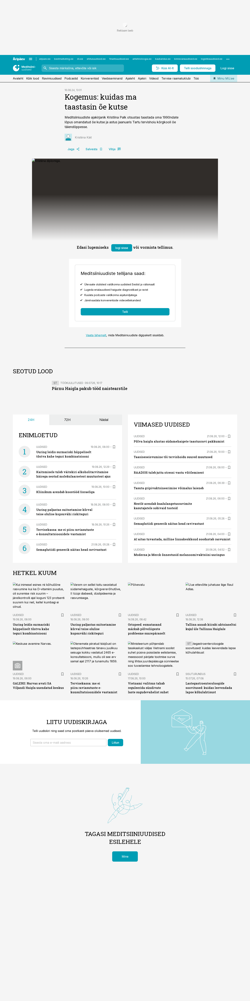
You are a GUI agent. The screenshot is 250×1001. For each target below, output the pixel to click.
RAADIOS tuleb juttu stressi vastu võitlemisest (169, 472)
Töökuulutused (71, 382)
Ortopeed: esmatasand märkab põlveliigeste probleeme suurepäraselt (146, 629)
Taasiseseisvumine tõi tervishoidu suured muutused (173, 457)
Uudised (41, 446)
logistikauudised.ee (211, 59)
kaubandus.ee (163, 59)
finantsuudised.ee (119, 59)
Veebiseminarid (112, 78)
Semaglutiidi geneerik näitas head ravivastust (71, 550)
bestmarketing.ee (63, 59)
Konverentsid (90, 78)
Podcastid (71, 78)
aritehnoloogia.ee (142, 59)
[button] (68, 742)
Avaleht (18, 78)
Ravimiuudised (51, 78)
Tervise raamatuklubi (176, 78)
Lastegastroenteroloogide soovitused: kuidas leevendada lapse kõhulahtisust (209, 687)
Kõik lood (32, 78)
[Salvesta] (114, 447)
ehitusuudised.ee (96, 59)
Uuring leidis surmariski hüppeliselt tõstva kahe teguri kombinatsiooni (31, 629)
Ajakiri (142, 78)
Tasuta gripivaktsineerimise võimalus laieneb (169, 488)
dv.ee (80, 59)
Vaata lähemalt (96, 335)
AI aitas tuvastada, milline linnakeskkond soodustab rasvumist (182, 539)
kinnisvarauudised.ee (185, 59)
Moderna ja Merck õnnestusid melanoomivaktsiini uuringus (179, 555)
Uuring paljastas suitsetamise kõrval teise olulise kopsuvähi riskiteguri (93, 629)
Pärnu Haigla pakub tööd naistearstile (89, 388)
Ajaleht (130, 78)
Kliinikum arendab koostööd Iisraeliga (65, 492)
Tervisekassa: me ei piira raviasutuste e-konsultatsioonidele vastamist (93, 687)
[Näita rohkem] (227, 59)
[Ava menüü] (30, 59)
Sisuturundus (196, 674)
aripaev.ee (45, 59)
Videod (153, 78)
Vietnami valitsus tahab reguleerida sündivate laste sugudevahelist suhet (148, 687)
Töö (196, 78)
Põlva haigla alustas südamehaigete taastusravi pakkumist (179, 441)
